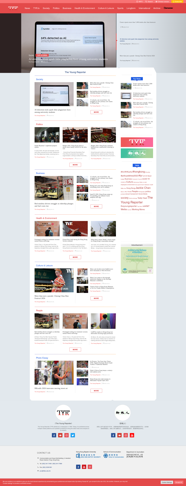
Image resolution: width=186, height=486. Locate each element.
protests (123, 194)
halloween (147, 184)
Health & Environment (85, 8)
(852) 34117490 (47, 463)
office (125, 191)
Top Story (139, 206)
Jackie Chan (143, 188)
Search (150, 1)
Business (67, 8)
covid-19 (146, 178)
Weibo (124, 209)
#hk (122, 171)
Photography (141, 191)
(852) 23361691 (47, 467)
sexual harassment (131, 194)
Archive (156, 8)
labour (122, 191)
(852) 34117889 (57, 463)
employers (124, 185)
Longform (131, 8)
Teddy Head (142, 198)
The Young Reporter (34, 62)
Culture (129, 181)
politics (148, 191)
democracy (136, 182)
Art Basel (148, 176)
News (27, 8)
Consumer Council (137, 179)
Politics (56, 8)
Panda (129, 192)
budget (122, 179)
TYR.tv (36, 8)
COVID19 (123, 182)
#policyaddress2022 (129, 175)
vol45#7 (146, 205)
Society (46, 8)
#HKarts (128, 171)
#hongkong (138, 171)
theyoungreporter (129, 205)
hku (125, 188)
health (151, 184)
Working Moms (138, 209)
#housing (147, 172)
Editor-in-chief (143, 182)
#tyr (140, 175)
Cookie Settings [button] (167, 482)
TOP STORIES (42, 55)
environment (131, 185)
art (144, 176)
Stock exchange (133, 198)
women (129, 209)
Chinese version (163, 1)
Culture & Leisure (106, 8)
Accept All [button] (179, 482)
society (125, 197)
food (136, 184)
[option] (68, 43)
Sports (120, 8)
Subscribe (178, 1)
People (135, 191)
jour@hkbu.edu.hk (45, 471)
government (141, 184)
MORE (96, 112)
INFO (140, 1)
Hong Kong (130, 188)
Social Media (143, 194)
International (144, 8)
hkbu (122, 188)
